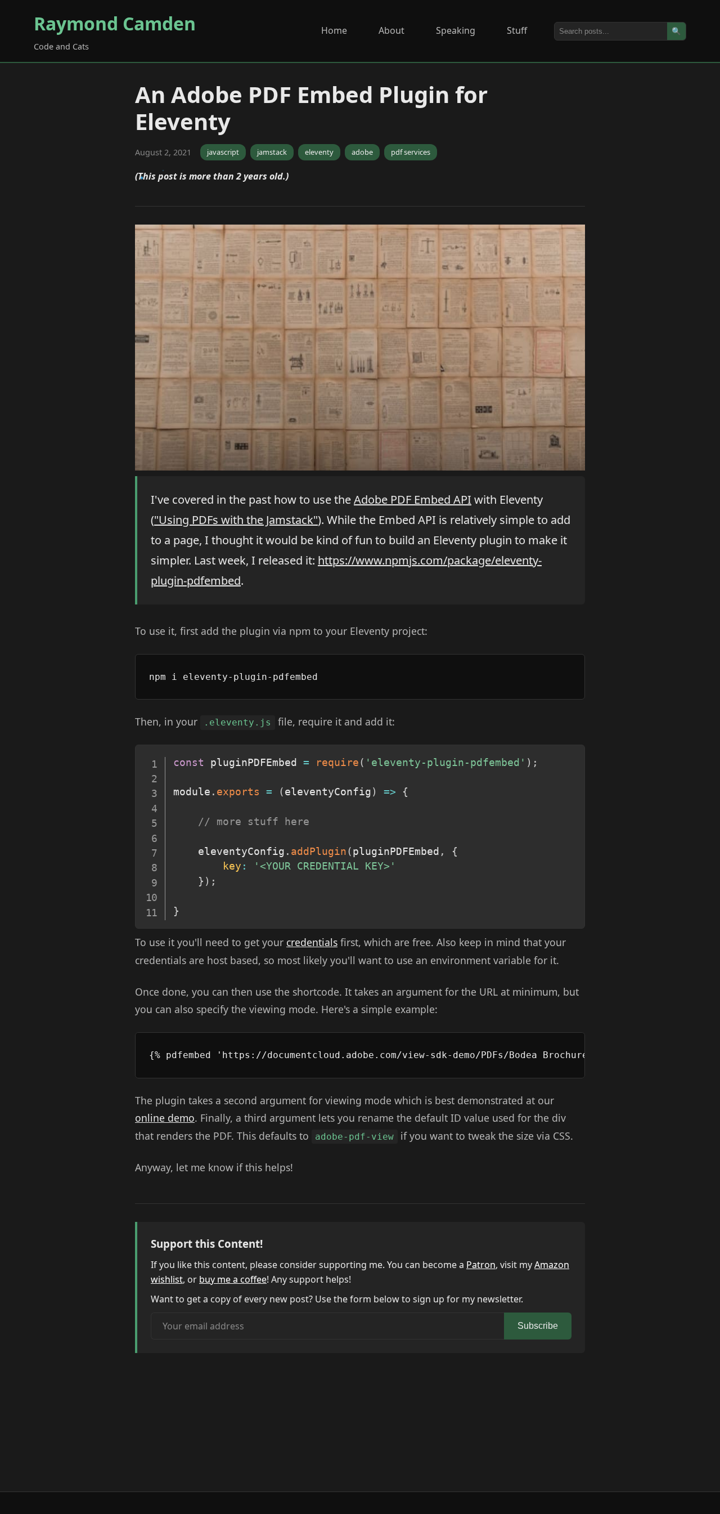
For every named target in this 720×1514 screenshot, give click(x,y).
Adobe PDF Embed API (412, 499)
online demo (165, 1118)
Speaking (455, 30)
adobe (362, 152)
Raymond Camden (115, 23)
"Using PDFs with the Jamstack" (236, 519)
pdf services (410, 152)
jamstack (272, 152)
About (391, 30)
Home (334, 30)
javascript (223, 152)
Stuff (517, 30)
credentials (312, 942)
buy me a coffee (233, 1279)
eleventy (319, 152)
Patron (481, 1264)
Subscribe (538, 1326)
